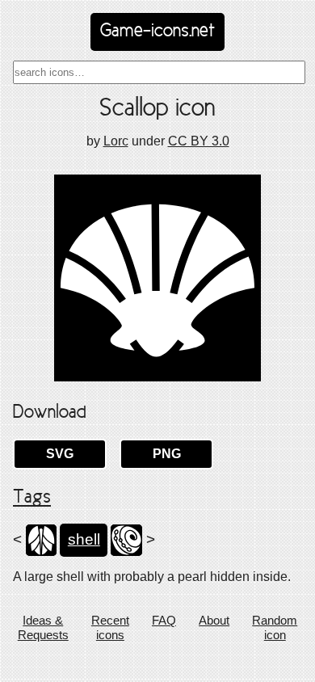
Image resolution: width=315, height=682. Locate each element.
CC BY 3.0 (198, 141)
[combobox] (159, 72)
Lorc (115, 141)
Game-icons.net (157, 31)
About (214, 620)
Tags (32, 498)
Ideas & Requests (43, 627)
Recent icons (110, 627)
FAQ (164, 620)
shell (84, 539)
